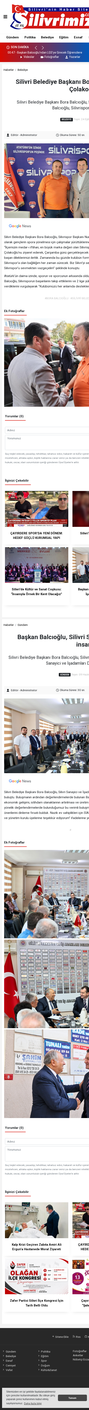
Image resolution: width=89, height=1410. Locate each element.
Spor (44, 1360)
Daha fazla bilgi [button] (33, 1403)
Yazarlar (74, 57)
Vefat (9, 1370)
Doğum (45, 1365)
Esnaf (78, 37)
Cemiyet (11, 1365)
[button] (38, 49)
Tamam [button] (72, 1398)
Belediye (47, 37)
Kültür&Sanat (49, 1370)
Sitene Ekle (62, 1336)
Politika (30, 37)
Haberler (9, 69)
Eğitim (64, 37)
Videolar (29, 57)
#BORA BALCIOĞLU (57, 298)
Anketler (78, 1355)
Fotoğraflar (51, 57)
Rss (78, 1336)
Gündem (12, 37)
